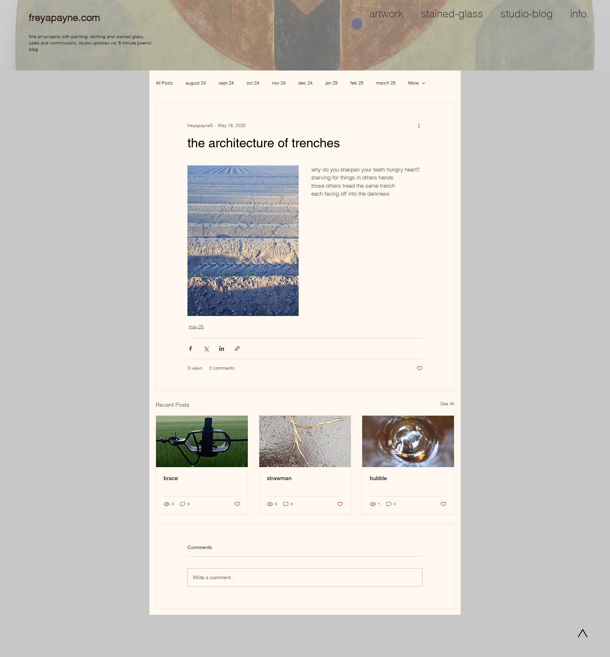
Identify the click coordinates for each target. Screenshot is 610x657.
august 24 (196, 83)
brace (171, 478)
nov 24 (279, 83)
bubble (378, 478)
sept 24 (226, 83)
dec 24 (305, 83)
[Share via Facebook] (190, 348)
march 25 (386, 83)
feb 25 (356, 83)
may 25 (196, 327)
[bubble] (408, 441)
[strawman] (305, 441)
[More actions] (419, 125)
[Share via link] (237, 348)
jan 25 (331, 83)
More (413, 83)
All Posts (164, 83)
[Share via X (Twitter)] (206, 348)
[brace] (202, 441)
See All (447, 403)
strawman (279, 478)
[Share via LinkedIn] (222, 348)
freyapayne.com (64, 17)
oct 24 (253, 83)
